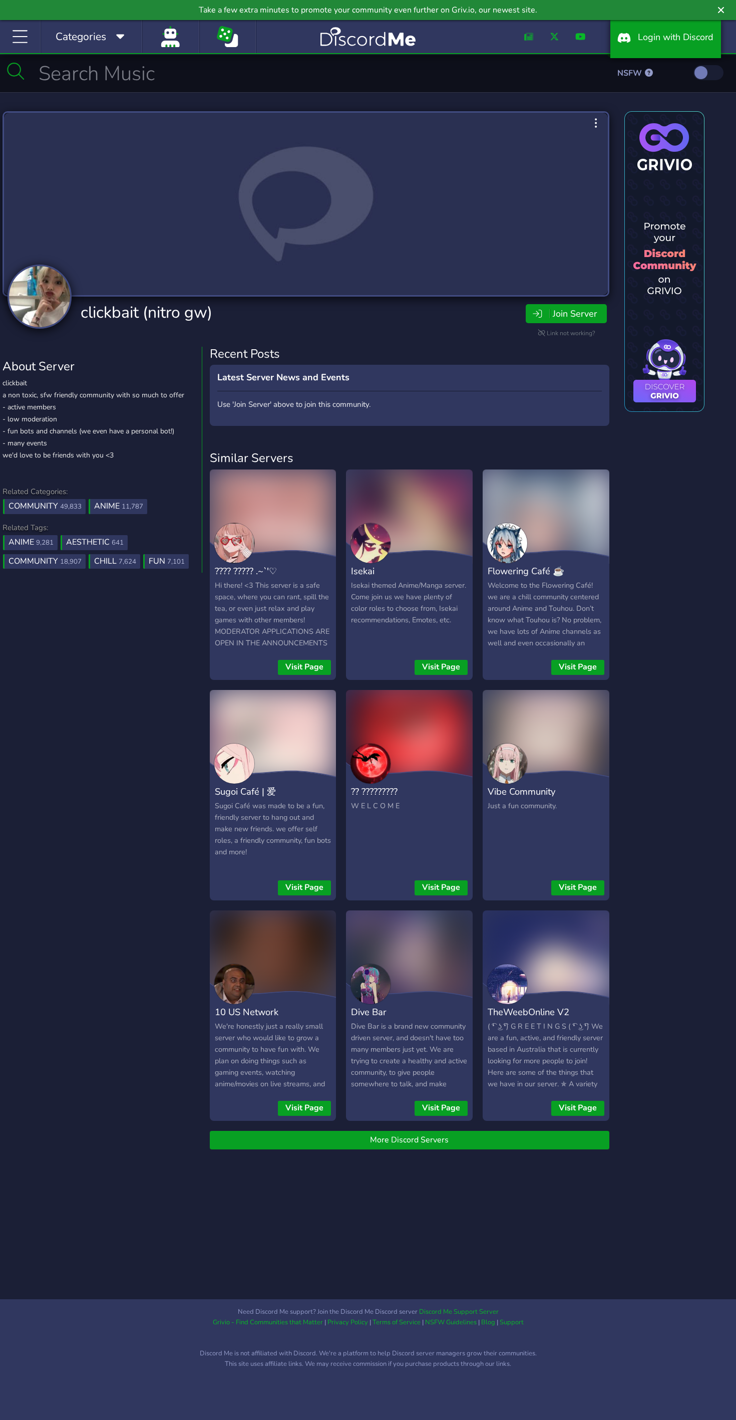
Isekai (363, 571)
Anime (118, 506)
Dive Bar (369, 1012)
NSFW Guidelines (451, 1322)
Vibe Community (521, 791)
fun (167, 561)
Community (45, 506)
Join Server (575, 314)
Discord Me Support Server (459, 1311)
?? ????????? (374, 791)
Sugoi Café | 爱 (245, 791)
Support (512, 1322)
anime (31, 542)
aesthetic (95, 542)
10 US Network (246, 1012)
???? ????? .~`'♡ (246, 571)
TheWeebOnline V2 (528, 1012)
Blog (488, 1322)
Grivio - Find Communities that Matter (268, 1322)
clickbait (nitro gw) (146, 312)
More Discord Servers (409, 1139)
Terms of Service (397, 1322)
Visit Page (304, 666)
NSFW (630, 73)
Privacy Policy (347, 1322)
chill (115, 561)
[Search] (16, 71)
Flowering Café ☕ (526, 571)
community (45, 561)
